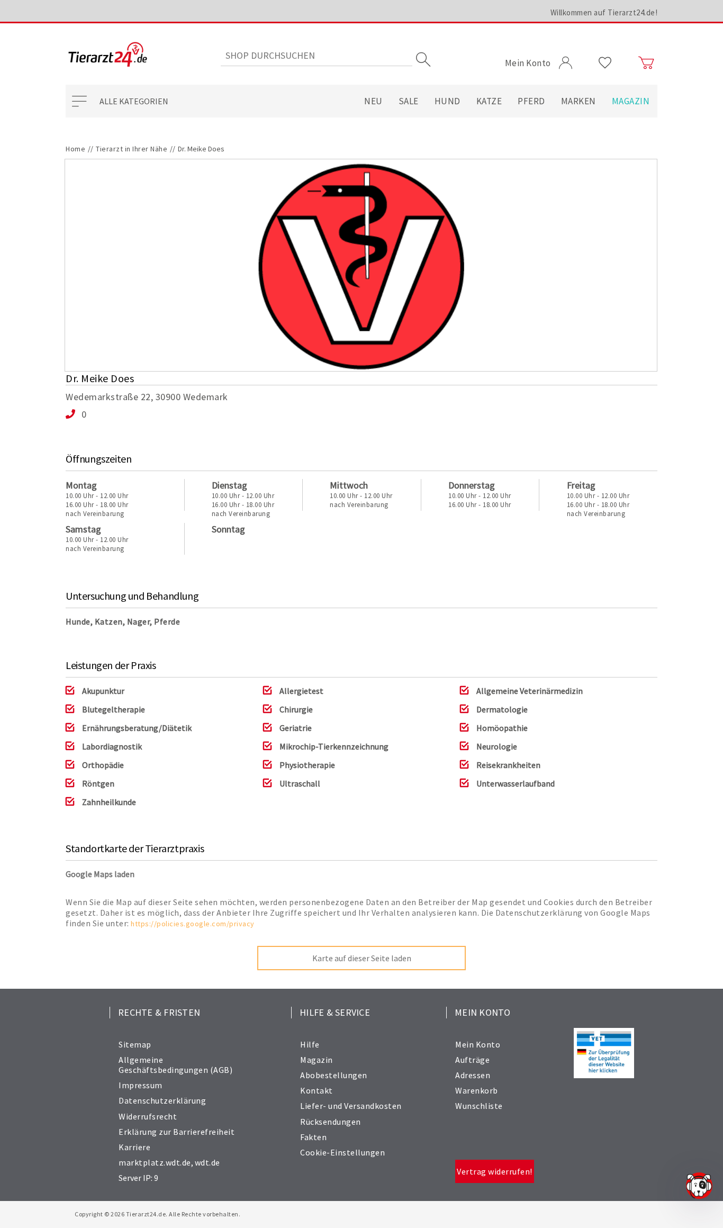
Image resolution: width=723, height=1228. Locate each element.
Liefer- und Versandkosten (351, 1105)
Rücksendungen (330, 1121)
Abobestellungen (333, 1075)
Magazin (631, 101)
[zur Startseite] (108, 55)
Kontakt (316, 1090)
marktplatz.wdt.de (155, 1162)
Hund (447, 101)
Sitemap (135, 1044)
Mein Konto (477, 1044)
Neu (373, 101)
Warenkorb (476, 1090)
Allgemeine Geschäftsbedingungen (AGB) (175, 1064)
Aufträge (472, 1059)
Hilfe (310, 1044)
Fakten (313, 1137)
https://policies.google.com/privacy (193, 923)
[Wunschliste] (605, 63)
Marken (578, 101)
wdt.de (207, 1162)
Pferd (531, 101)
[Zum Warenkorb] (646, 63)
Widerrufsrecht (148, 1116)
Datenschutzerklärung (162, 1100)
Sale (409, 101)
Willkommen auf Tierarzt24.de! (604, 12)
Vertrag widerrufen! (494, 1171)
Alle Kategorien (134, 101)
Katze (489, 101)
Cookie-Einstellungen (342, 1152)
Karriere (134, 1147)
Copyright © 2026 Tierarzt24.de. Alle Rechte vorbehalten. (157, 1214)
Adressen (472, 1075)
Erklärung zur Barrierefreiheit (176, 1131)
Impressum (140, 1085)
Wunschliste (479, 1105)
